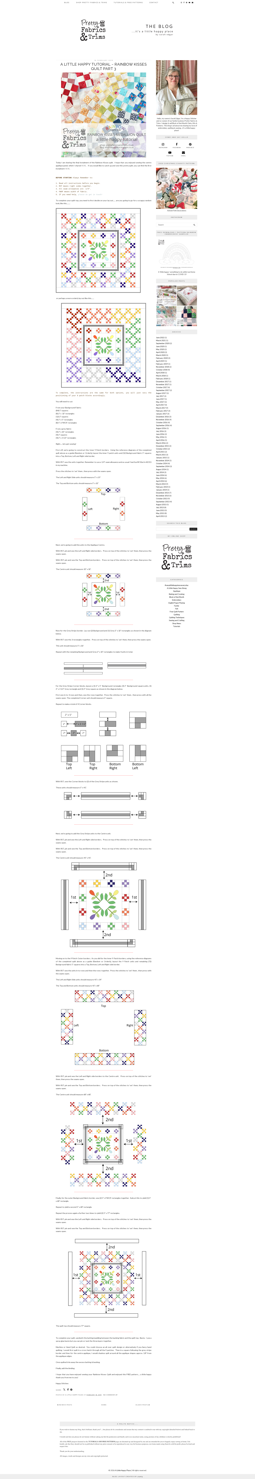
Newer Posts (65, 1405)
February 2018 (162, 379)
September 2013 (162, 502)
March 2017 (161, 408)
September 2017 (162, 390)
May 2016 (160, 437)
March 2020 (161, 355)
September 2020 (162, 343)
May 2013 (160, 513)
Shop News (176, 623)
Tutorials (176, 626)
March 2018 (161, 376)
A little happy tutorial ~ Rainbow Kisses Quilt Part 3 (103, 66)
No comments (109, 1395)
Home (104, 1405)
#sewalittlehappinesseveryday (176, 585)
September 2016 (162, 425)
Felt (176, 609)
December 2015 (162, 446)
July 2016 (160, 431)
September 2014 (162, 466)
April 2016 (160, 440)
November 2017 (162, 384)
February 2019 (162, 364)
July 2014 (160, 472)
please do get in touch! (90, 195)
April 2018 (160, 373)
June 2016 (160, 434)
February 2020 (162, 358)
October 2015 (161, 449)
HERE (83, 165)
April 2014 (160, 481)
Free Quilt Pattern (177, 612)
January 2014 (161, 490)
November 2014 (162, 460)
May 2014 (160, 478)
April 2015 (160, 452)
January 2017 (161, 414)
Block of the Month (176, 597)
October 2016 (161, 422)
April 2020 (160, 352)
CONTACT (153, 2)
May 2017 (160, 402)
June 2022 (160, 337)
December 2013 (162, 493)
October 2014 (161, 463)
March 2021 (161, 340)
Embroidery (176, 600)
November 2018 (162, 367)
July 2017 (160, 396)
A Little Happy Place (123, 1470)
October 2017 (161, 387)
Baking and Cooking (176, 594)
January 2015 (161, 458)
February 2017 (162, 411)
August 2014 (161, 469)
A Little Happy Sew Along (176, 588)
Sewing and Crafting (176, 620)
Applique (176, 591)
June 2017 (160, 399)
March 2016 (161, 443)
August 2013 (161, 504)
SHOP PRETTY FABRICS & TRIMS (91, 2)
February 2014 (162, 487)
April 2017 (160, 405)
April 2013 (160, 516)
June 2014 (160, 475)
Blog (66, 2)
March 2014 (161, 484)
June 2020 (160, 346)
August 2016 (161, 428)
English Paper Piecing (177, 603)
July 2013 (160, 507)
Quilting (177, 614)
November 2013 (162, 496)
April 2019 (160, 361)
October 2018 (161, 370)
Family (176, 606)
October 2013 (161, 499)
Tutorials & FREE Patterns (128, 2)
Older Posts (142, 1405)
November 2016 (162, 420)
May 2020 (160, 349)
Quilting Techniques (176, 617)
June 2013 (160, 510)
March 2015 (161, 455)
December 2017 (162, 381)
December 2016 (162, 417)
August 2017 (161, 393)
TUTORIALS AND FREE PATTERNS (101, 1441)
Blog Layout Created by (127, 1476)
